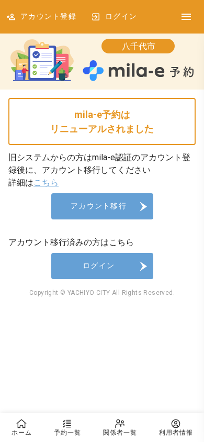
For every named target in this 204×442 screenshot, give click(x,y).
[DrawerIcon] (186, 16)
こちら (46, 182)
